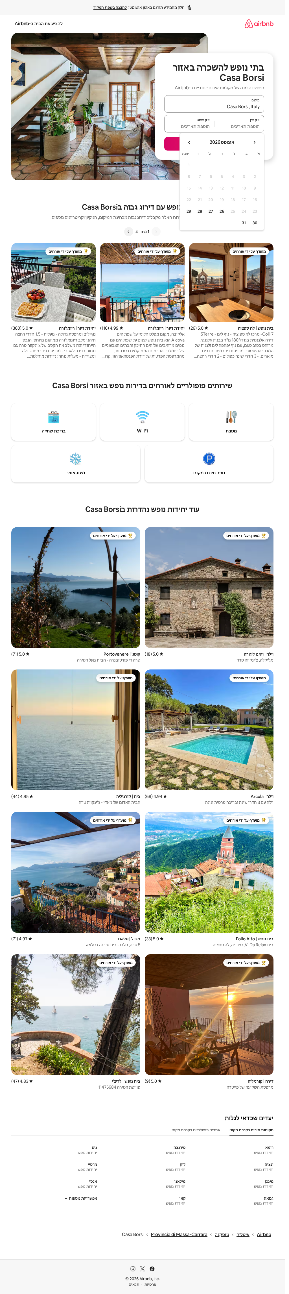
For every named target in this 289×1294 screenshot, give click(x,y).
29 (189, 211)
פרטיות (150, 1284)
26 (222, 211)
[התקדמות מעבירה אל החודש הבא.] (189, 142)
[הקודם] (156, 231)
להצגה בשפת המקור (110, 7)
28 (200, 211)
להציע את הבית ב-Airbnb (39, 24)
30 (255, 222)
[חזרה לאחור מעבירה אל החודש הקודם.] (254, 142)
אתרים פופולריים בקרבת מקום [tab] (196, 1129)
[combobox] (214, 106)
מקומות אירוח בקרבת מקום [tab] (251, 1129)
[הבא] (128, 231)
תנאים (134, 1284)
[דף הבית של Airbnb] (259, 23)
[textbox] (239, 126)
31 (244, 222)
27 (211, 211)
